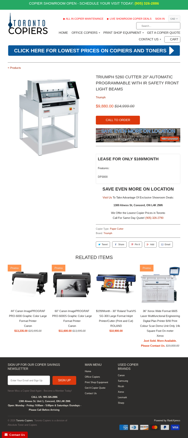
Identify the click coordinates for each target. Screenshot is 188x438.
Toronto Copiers (24, 420)
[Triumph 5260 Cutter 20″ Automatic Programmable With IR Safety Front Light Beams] (50, 116)
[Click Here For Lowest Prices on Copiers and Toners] (94, 55)
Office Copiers (86, 32)
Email (167, 244)
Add (152, 244)
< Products (14, 67)
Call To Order (118, 120)
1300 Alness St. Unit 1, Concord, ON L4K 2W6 (44, 401)
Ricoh (121, 386)
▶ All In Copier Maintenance (83, 18)
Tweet (105, 244)
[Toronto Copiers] (28, 24)
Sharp (121, 403)
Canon (121, 375)
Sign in (160, 18)
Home (63, 32)
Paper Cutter (116, 228)
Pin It (137, 244)
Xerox (121, 391)
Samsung (123, 380)
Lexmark (122, 397)
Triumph (101, 97)
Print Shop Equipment (123, 32)
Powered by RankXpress (167, 420)
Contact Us (150, 39)
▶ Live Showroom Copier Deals (129, 18)
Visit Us (107, 197)
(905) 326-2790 (154, 217)
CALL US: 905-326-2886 (44, 397)
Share (121, 244)
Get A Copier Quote (163, 32)
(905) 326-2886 (146, 3)
